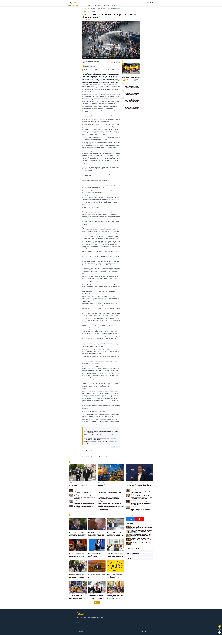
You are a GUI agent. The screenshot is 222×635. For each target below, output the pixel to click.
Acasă (85, 8)
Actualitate (93, 8)
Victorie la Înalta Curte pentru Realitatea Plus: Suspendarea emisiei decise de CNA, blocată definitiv (76, 556)
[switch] (147, 2)
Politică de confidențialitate (91, 617)
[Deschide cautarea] (143, 2)
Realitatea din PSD (130, 624)
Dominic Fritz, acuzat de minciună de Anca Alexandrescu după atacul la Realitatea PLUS (109, 498)
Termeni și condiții (83, 617)
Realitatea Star (92, 624)
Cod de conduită (100, 617)
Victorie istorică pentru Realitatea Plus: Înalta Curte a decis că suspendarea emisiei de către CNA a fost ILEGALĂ (115, 535)
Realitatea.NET (78, 624)
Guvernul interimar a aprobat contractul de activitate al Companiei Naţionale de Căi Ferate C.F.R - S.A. (96, 597)
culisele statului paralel (88, 453)
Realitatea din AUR (94, 61)
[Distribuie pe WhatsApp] (117, 62)
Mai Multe (97, 602)
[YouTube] (153, 2)
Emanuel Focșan (121, 572)
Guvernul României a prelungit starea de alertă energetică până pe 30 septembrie (101, 442)
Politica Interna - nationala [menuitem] (110, 5)
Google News (107, 456)
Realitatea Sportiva (85, 624)
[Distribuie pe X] (119, 62)
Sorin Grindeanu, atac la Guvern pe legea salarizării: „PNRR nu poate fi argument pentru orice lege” (140, 509)
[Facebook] (150, 2)
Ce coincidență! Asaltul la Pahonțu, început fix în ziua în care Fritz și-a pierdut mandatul (102, 432)
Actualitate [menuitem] (78, 5)
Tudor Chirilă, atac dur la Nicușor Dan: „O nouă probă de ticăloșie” (140, 491)
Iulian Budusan (121, 530)
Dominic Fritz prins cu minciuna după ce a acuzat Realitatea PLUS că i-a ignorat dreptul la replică (110, 502)
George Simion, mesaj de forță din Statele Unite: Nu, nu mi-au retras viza (96, 576)
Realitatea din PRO (138, 624)
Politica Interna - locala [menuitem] (97, 5)
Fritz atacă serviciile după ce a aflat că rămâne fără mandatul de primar (83, 507)
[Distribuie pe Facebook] (114, 62)
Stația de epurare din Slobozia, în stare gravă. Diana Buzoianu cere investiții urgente (96, 555)
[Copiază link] (112, 62)
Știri (88, 8)
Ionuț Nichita (103, 551)
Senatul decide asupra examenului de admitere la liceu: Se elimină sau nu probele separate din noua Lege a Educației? (115, 556)
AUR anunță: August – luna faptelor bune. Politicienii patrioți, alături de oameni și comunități (77, 597)
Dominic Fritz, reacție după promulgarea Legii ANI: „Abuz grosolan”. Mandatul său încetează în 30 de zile (138, 485)
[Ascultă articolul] (219, 626)
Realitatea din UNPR (115, 624)
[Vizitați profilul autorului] (83, 62)
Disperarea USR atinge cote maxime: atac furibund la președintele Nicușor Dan (102, 435)
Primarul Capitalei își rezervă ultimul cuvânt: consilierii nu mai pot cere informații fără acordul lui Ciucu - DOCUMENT (141, 497)
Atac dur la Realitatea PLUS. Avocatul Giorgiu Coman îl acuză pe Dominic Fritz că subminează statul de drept (111, 492)
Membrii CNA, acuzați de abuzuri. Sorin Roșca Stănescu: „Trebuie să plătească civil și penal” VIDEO (101, 439)
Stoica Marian (103, 593)
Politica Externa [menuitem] (86, 5)
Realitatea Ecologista (99, 624)
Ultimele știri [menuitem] (71, 5)
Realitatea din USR (107, 624)
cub (96, 453)
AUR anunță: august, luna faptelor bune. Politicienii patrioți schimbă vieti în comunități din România (130, 77)
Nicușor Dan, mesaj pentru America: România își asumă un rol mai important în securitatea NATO (141, 503)
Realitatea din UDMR (122, 624)
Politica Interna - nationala (125, 80)
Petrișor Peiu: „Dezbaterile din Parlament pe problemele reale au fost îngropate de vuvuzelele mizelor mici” (132, 108)
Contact (77, 617)
